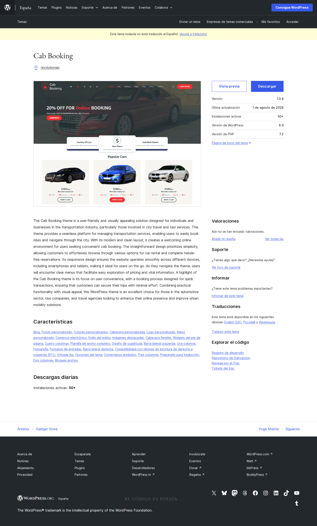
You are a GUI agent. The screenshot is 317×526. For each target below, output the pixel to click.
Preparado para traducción (179, 354)
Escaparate (83, 454)
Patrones (81, 474)
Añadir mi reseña (223, 239)
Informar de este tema (227, 296)
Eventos (195, 461)
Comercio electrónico (71, 337)
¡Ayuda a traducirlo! (193, 34)
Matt (252, 461)
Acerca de (24, 454)
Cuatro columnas (57, 343)
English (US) (233, 322)
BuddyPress (257, 474)
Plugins (80, 468)
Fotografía (40, 349)
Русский (249, 322)
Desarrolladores (143, 468)
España (63, 498)
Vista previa (229, 86)
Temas (22, 22)
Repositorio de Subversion (231, 358)
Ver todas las (274, 239)
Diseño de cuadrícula (127, 343)
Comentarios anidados (120, 354)
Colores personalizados (91, 332)
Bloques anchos (66, 360)
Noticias (23, 461)
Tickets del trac (223, 368)
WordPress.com (260, 454)
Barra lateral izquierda (159, 343)
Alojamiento (25, 468)
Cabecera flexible (158, 337)
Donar (195, 468)
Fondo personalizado (57, 332)
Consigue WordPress (292, 7)
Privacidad (24, 474)
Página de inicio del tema (230, 143)
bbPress (254, 468)
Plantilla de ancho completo (90, 343)
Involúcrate (197, 454)
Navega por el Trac (226, 363)
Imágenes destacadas (128, 337)
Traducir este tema (225, 331)
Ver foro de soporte (226, 267)
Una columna (186, 343)
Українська (267, 322)
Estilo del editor (99, 337)
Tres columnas (148, 354)
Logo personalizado (161, 332)
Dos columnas (43, 360)
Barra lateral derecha (98, 349)
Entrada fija (65, 354)
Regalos (197, 474)
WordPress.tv (143, 474)
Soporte (138, 461)
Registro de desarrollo (228, 353)
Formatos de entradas (65, 349)
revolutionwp (50, 67)
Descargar (267, 86)
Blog (36, 332)
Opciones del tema (88, 354)
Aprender (139, 454)
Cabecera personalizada (127, 332)
